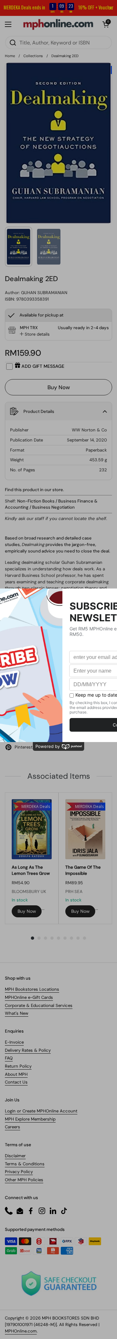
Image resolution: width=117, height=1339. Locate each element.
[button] (105, 24)
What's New (16, 1013)
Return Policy (18, 1066)
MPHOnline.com (21, 1331)
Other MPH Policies (24, 1180)
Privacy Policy (19, 1171)
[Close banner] (111, 8)
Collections (33, 56)
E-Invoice (14, 1042)
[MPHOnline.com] (58, 24)
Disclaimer (15, 1156)
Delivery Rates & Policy (28, 1050)
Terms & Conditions (25, 1164)
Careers (12, 1127)
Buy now (27, 911)
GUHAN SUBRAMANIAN (44, 292)
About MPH (16, 1074)
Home (10, 56)
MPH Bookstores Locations (32, 989)
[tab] (35, 334)
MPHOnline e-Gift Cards (29, 997)
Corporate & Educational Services (38, 1005)
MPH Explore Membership (30, 1119)
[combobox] (58, 42)
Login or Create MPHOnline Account (41, 1111)
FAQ (9, 1058)
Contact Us (16, 1082)
